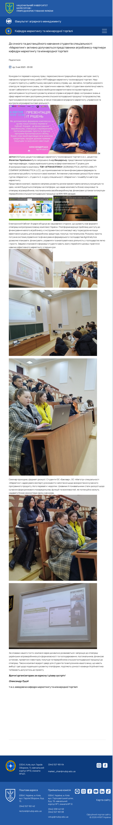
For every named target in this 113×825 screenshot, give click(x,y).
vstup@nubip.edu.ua (58, 816)
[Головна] (10, 795)
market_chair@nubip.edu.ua (61, 771)
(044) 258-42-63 (56, 809)
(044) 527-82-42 (27, 806)
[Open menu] (104, 31)
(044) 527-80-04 (56, 764)
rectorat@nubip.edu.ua (30, 811)
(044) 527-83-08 (56, 811)
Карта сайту (103, 800)
